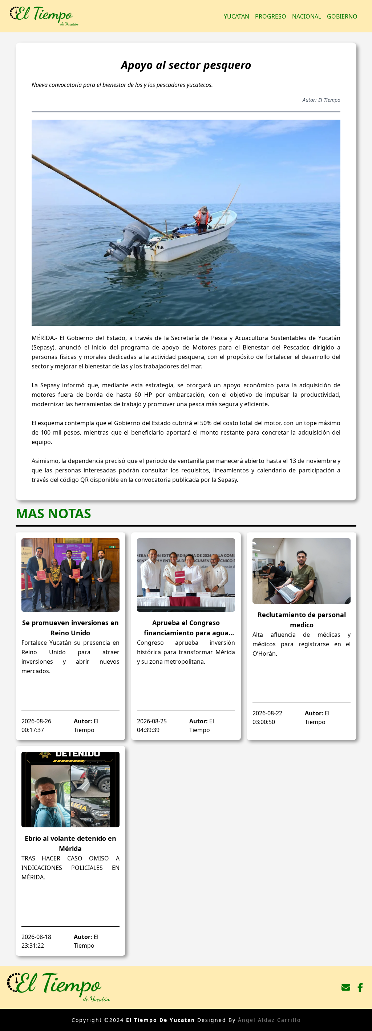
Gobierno (342, 16)
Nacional (306, 16)
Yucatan (236, 16)
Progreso (270, 16)
